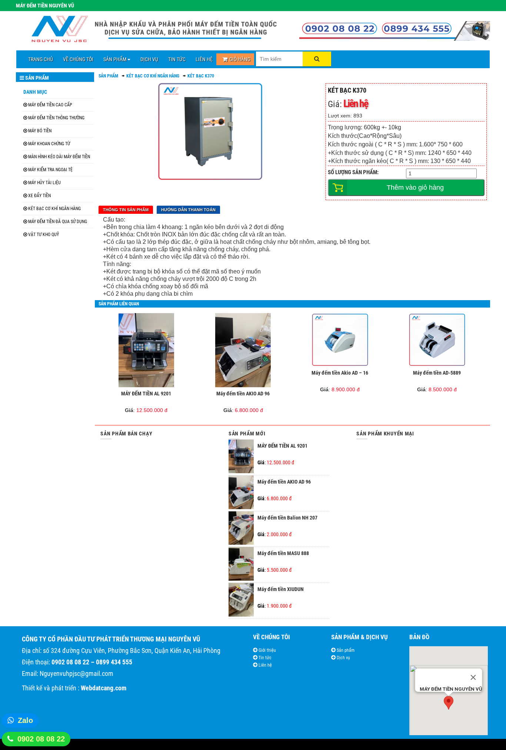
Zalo (25, 720)
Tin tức (264, 657)
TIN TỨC (177, 59)
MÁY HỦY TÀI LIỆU (44, 182)
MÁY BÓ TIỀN (39, 130)
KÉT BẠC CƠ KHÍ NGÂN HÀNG (54, 208)
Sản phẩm (345, 650)
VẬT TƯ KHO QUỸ (43, 234)
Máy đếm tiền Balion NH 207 (287, 518)
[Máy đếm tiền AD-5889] (437, 339)
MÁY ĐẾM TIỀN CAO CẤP (50, 104)
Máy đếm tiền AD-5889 (437, 373)
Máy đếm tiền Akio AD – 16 (340, 373)
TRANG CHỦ (40, 59)
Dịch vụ (343, 657)
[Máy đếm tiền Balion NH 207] (241, 543)
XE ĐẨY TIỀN (39, 195)
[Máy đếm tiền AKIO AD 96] (243, 350)
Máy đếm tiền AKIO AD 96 (243, 393)
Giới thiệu (266, 650)
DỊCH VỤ (149, 59)
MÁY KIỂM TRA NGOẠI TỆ (50, 169)
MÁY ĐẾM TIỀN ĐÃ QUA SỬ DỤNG (57, 221)
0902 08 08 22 (41, 739)
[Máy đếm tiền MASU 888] (241, 579)
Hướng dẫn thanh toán (188, 210)
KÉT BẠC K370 (200, 76)
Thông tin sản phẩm (126, 210)
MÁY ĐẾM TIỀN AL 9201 (146, 393)
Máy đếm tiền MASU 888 (283, 553)
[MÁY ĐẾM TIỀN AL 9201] (146, 350)
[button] (448, 703)
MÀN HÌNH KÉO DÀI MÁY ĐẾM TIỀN (59, 156)
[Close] (473, 677)
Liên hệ (264, 665)
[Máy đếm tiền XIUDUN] (241, 615)
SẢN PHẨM (115, 59)
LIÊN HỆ (204, 59)
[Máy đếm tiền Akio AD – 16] (340, 339)
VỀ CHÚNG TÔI (78, 59)
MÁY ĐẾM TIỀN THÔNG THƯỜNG (56, 117)
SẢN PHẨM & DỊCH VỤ (359, 637)
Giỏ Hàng (239, 59)
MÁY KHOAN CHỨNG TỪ (49, 143)
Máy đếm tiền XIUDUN (280, 589)
